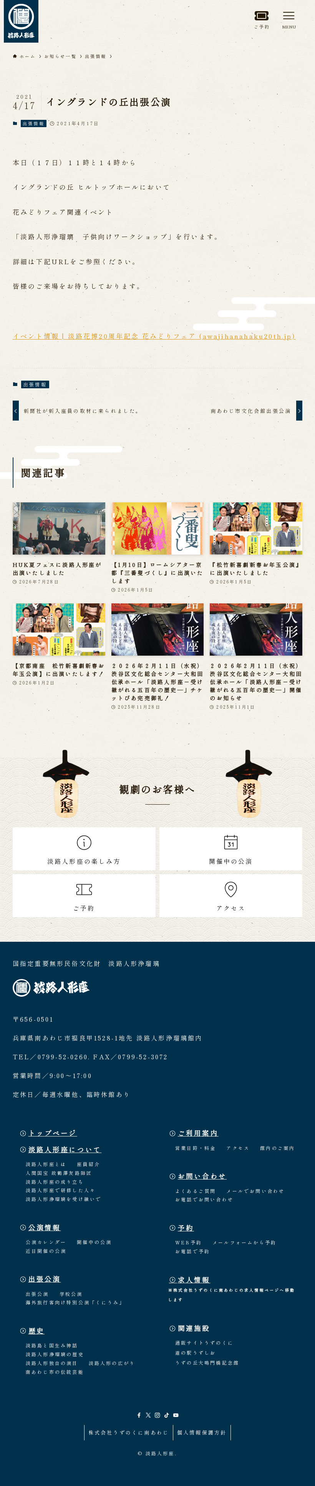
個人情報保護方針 (202, 1432)
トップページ (52, 1133)
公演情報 (44, 1227)
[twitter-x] (148, 1415)
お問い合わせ (202, 1176)
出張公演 (44, 1279)
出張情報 (34, 123)
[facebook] (139, 1415)
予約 (186, 1228)
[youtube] (175, 1415)
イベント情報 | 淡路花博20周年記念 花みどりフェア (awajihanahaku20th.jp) (154, 336)
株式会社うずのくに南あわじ (128, 1432)
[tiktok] (166, 1415)
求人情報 (194, 1279)
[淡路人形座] (21, 21)
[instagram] (157, 1415)
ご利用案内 (198, 1133)
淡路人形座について (65, 1149)
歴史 (36, 1330)
